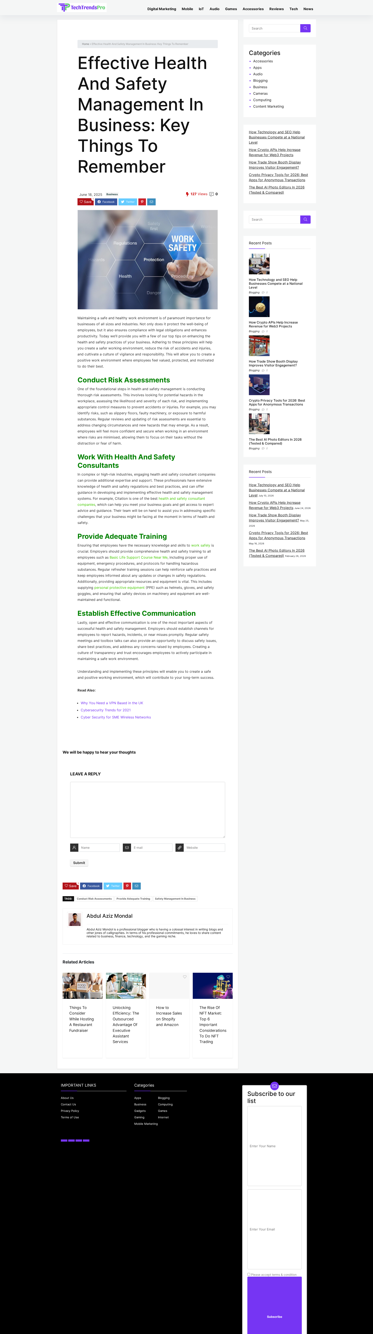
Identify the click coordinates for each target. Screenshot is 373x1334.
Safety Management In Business (175, 898)
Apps (257, 67)
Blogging (260, 80)
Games (231, 9)
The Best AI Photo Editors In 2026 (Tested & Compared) (275, 441)
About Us (67, 1098)
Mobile (187, 9)
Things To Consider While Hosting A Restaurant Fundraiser (81, 1019)
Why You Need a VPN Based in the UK (112, 703)
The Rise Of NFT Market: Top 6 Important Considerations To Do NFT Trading (212, 1024)
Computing (262, 100)
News (308, 9)
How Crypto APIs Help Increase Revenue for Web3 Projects (273, 324)
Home (85, 44)
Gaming (139, 1117)
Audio (215, 9)
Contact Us (68, 1104)
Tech (293, 9)
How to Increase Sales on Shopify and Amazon (169, 1016)
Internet (163, 1117)
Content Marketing (268, 106)
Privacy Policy (70, 1110)
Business (112, 194)
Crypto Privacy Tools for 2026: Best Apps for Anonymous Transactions (277, 402)
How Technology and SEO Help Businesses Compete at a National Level (277, 137)
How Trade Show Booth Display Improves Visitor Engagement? (273, 363)
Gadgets (140, 1110)
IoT (201, 9)
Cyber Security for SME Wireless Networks (116, 717)
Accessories (253, 9)
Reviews (276, 9)
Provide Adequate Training (133, 898)
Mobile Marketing (146, 1123)
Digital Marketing (161, 9)
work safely (200, 545)
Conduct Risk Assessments (94, 898)
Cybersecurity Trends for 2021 (106, 710)
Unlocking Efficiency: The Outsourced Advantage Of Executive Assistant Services (126, 1024)
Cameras (260, 93)
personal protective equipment (119, 587)
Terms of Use (70, 1117)
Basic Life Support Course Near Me (139, 557)
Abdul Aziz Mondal (110, 916)
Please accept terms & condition (273, 1274)
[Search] (305, 28)
